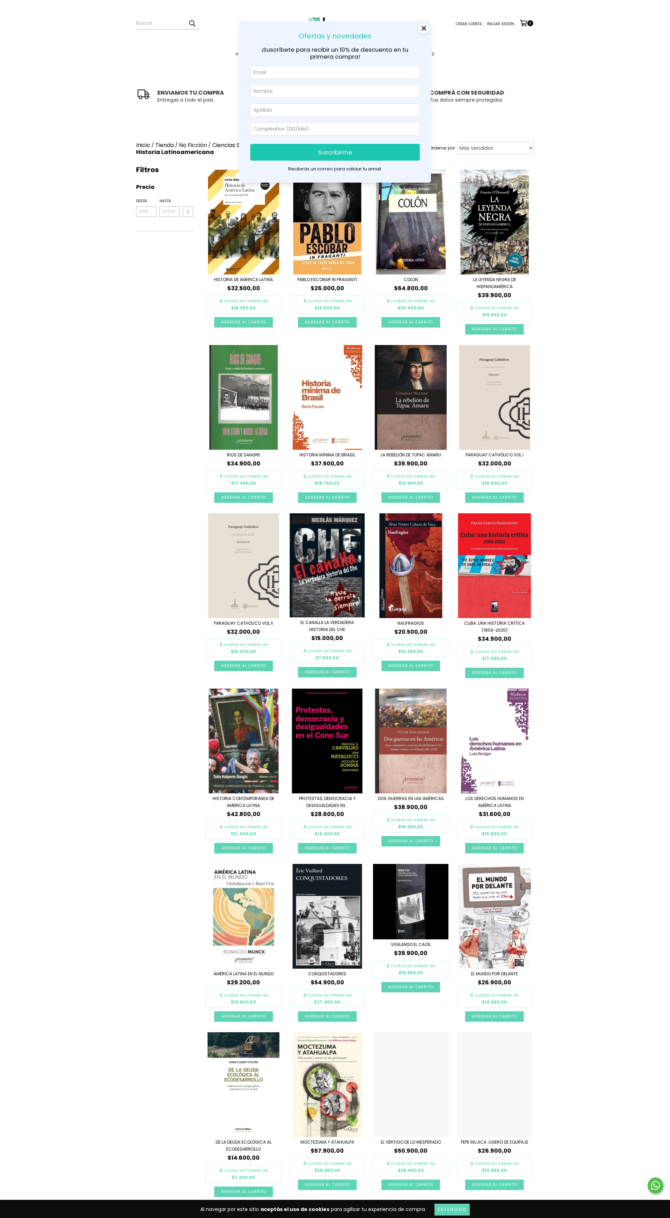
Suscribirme (335, 152)
